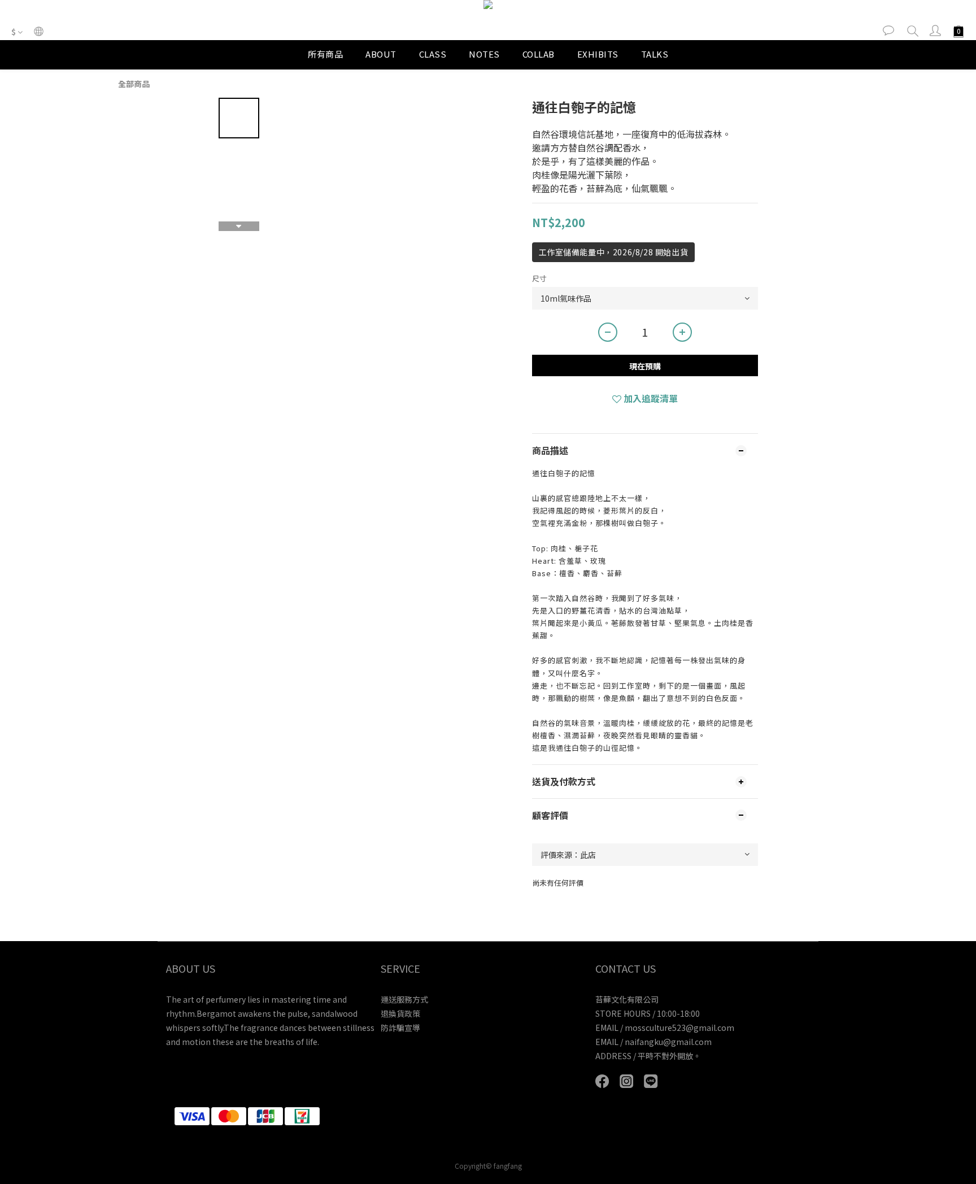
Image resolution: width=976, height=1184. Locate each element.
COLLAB (538, 54)
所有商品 (325, 54)
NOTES (484, 54)
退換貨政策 (400, 1013)
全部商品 (134, 83)
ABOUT (380, 54)
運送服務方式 (404, 999)
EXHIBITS (597, 54)
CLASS (433, 54)
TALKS (655, 54)
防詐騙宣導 (400, 1027)
